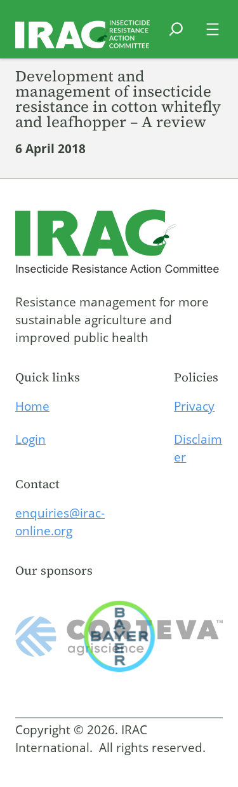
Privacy (194, 406)
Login (30, 439)
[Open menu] (212, 29)
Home (32, 406)
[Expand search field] (176, 37)
